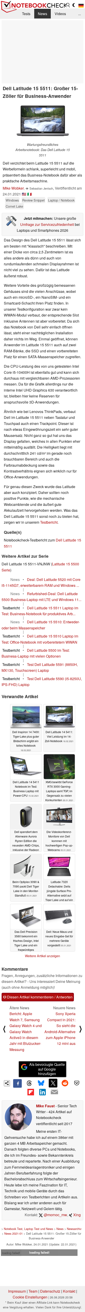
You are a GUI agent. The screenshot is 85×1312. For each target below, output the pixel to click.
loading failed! (11, 1253)
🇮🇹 (29, 194)
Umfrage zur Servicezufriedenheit (47, 224)
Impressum (17, 1291)
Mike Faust (45, 1105)
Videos (60, 13)
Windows (12, 200)
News (42, 13)
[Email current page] (54, 1092)
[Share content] (7, 1083)
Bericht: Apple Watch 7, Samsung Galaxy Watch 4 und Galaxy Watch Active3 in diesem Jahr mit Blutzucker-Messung (26, 1031)
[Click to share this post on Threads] (29, 1083)
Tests (26, 13)
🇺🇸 (24, 194)
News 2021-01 (13, 1233)
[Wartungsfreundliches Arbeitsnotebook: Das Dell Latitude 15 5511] (42, 121)
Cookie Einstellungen (30, 1297)
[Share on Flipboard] (30, 1092)
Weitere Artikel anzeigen (42, 956)
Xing (76, 1214)
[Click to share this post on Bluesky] (41, 1083)
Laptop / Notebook (61, 200)
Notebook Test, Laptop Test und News (28, 1229)
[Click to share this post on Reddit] (65, 1083)
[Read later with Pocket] (77, 1083)
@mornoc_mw (55, 1214)
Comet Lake (14, 206)
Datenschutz (50, 1291)
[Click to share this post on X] (53, 1083)
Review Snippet (33, 200)
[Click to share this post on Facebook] (17, 1083)
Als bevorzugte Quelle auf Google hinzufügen (47, 1069)
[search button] (68, 5)
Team (33, 1291)
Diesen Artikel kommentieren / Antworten (39, 997)
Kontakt (69, 1291)
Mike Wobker (13, 188)
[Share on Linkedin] (42, 1092)
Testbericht (49, 522)
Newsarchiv (74, 1229)
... (79, 13)
